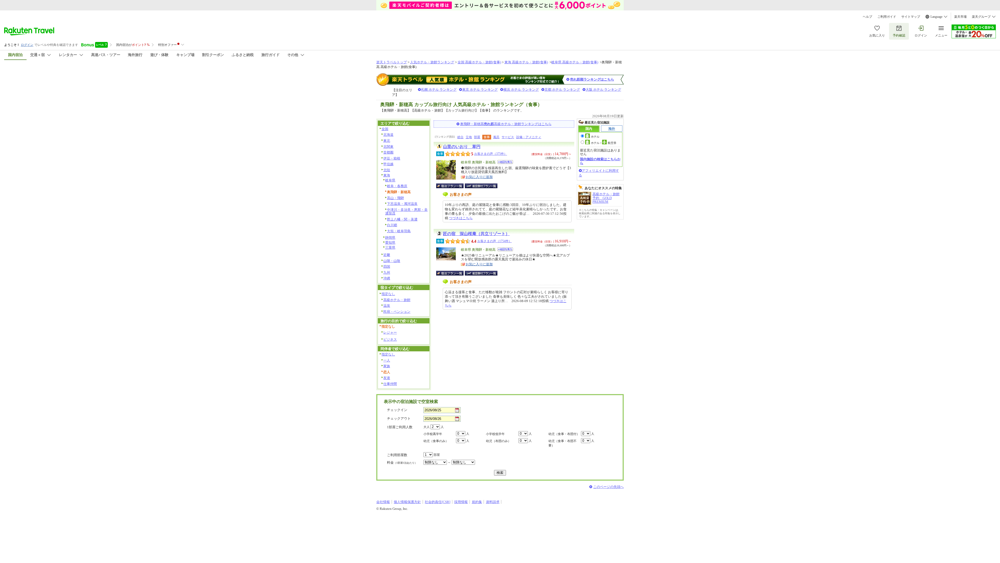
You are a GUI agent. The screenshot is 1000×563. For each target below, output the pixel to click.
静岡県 (390, 238)
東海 (386, 175)
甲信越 (388, 164)
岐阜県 (390, 180)
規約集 (477, 502)
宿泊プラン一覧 (452, 185)
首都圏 (388, 152)
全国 (385, 129)
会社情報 (383, 502)
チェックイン (397, 410)
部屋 (477, 137)
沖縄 (386, 278)
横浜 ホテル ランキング (521, 89)
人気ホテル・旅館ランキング (432, 62)
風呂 (496, 137)
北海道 (388, 135)
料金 (402, 462)
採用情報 (461, 502)
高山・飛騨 (395, 198)
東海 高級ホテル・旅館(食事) (526, 62)
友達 (386, 378)
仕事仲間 (390, 384)
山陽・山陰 (391, 261)
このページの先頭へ (608, 487)
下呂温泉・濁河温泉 (402, 204)
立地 (469, 137)
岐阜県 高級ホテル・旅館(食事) (574, 62)
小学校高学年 (432, 434)
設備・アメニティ (528, 137)
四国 (386, 266)
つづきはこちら (461, 218)
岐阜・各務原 (397, 186)
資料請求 (492, 502)
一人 (386, 360)
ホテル (595, 136)
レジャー (390, 332)
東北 (386, 141)
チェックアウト (399, 418)
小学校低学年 (495, 434)
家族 (386, 366)
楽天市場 (960, 17)
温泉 (386, 306)
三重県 (390, 247)
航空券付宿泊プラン (481, 185)
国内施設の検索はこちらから (600, 161)
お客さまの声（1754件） (494, 241)
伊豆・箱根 (391, 158)
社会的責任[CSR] (437, 502)
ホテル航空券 (603, 142)
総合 (460, 137)
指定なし (388, 294)
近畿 (386, 255)
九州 (386, 272)
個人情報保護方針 (407, 502)
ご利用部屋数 (397, 455)
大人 (426, 427)
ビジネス (390, 339)
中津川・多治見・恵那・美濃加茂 (406, 212)
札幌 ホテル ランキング (439, 89)
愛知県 (390, 242)
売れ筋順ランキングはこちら (592, 79)
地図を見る (505, 162)
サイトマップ (910, 17)
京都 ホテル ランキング (562, 89)
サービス (508, 137)
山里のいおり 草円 (461, 146)
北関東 (388, 147)
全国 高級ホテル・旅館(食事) (479, 62)
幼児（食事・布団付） (564, 434)
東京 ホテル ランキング (480, 89)
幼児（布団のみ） (498, 441)
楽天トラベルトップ (391, 62)
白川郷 (392, 225)
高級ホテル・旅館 (396, 300)
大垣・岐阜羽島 (399, 231)
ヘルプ (867, 17)
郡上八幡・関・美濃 (402, 219)
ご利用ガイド (886, 17)
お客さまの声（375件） (490, 154)
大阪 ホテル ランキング (603, 89)
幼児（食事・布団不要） (562, 443)
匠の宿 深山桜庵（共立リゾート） (476, 233)
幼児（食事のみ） (435, 441)
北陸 (386, 170)
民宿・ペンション (396, 312)
